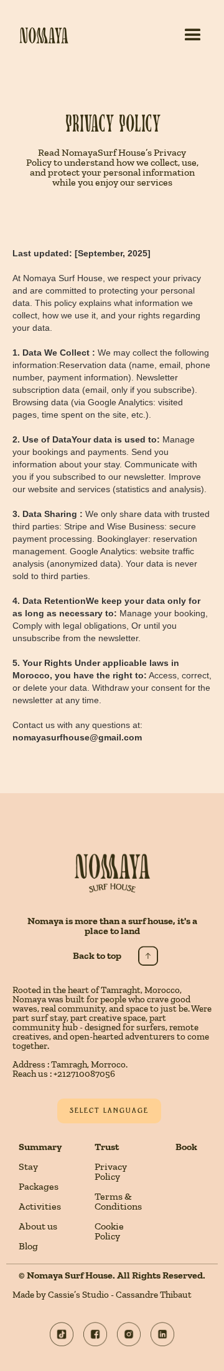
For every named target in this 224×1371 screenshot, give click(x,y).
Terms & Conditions (118, 1201)
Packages (38, 1187)
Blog (28, 1246)
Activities (40, 1206)
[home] (34, 35)
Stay (28, 1167)
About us (38, 1226)
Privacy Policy (111, 1172)
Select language (109, 1111)
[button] (193, 35)
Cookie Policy (109, 1231)
